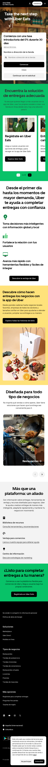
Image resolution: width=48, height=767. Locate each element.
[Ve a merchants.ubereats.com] (8, 3)
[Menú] (45, 4)
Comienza (37, 3)
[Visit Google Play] (10, 738)
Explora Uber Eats (15, 159)
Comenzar (24, 64)
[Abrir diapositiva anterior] (35, 474)
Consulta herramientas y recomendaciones (21, 527)
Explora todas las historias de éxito (20, 321)
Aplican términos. (10, 47)
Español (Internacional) (14, 725)
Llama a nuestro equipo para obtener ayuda (21, 542)
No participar (26, 761)
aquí (35, 755)
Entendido (39, 761)
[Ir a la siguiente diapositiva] (42, 474)
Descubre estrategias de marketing (17, 558)
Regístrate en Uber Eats (24, 594)
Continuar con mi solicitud (24, 76)
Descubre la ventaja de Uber (24, 278)
